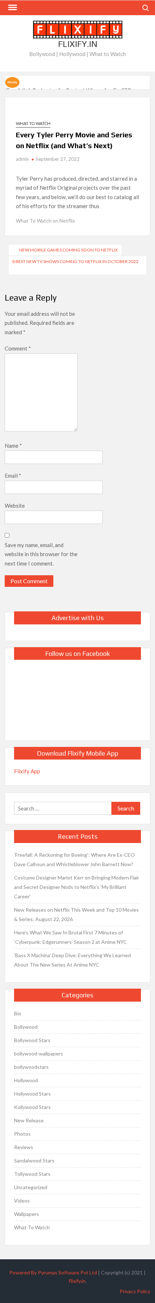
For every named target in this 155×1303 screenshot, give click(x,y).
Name (13, 445)
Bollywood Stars (32, 1040)
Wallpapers (26, 1214)
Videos (22, 1200)
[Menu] (12, 7)
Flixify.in (77, 44)
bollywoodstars (31, 1067)
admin (22, 159)
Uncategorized (30, 1187)
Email (13, 475)
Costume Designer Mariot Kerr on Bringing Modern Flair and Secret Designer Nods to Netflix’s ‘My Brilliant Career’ (76, 886)
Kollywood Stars (32, 1107)
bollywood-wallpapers (38, 1053)
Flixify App (27, 771)
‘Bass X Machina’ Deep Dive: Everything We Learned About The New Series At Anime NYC (72, 960)
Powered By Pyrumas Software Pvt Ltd (53, 1272)
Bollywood (25, 1027)
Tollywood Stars (32, 1174)
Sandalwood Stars (34, 1160)
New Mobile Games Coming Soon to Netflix (68, 250)
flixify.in (76, 1281)
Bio (17, 1013)
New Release (29, 1120)
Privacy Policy (135, 1291)
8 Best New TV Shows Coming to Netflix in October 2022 (75, 261)
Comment (18, 348)
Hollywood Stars (32, 1094)
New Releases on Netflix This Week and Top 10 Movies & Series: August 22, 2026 (76, 914)
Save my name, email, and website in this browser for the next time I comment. (41, 554)
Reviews (23, 1147)
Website (15, 505)
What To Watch (33, 123)
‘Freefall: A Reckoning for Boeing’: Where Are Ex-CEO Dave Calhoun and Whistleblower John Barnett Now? (74, 859)
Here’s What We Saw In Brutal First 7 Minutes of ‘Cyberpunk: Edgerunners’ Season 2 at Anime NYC (70, 937)
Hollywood (26, 1080)
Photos (22, 1134)
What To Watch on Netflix (45, 221)
